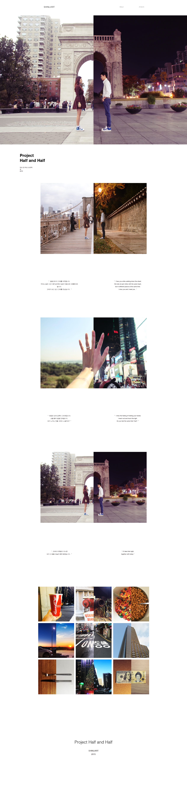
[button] (56, 604)
